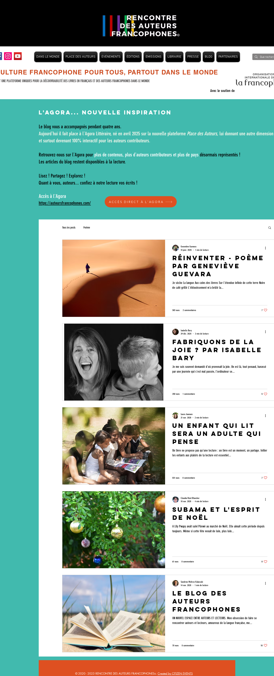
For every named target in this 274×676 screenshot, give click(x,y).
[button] (270, 228)
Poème (86, 227)
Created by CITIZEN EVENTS (175, 673)
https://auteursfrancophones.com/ (65, 203)
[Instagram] (8, 56)
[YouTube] (18, 56)
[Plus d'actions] (266, 248)
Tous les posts (68, 227)
